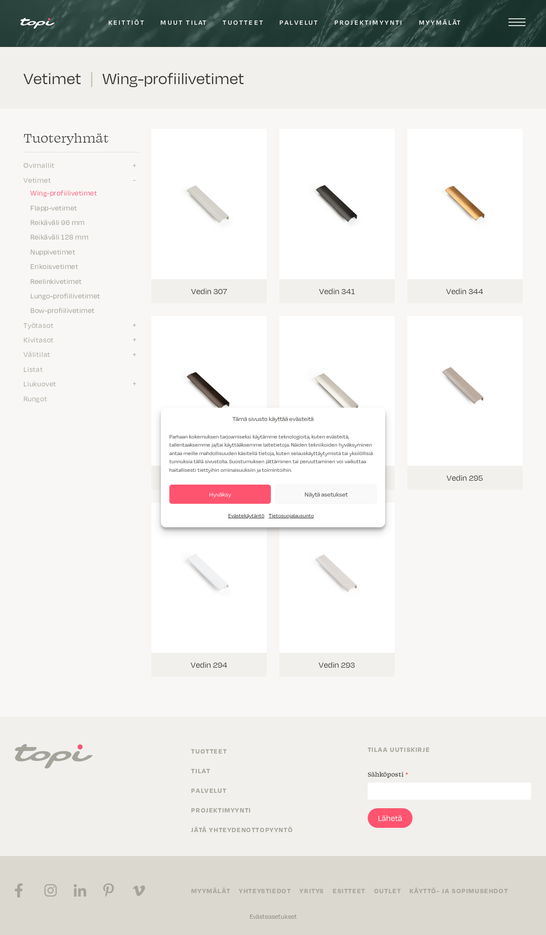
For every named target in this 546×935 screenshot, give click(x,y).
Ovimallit (39, 164)
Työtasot (38, 325)
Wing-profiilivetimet (63, 192)
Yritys (311, 890)
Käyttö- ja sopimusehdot (459, 890)
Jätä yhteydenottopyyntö (242, 829)
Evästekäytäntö (246, 515)
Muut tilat (183, 22)
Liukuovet (39, 383)
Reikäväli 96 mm (57, 222)
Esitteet (349, 890)
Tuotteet (243, 22)
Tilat (200, 770)
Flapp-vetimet (53, 207)
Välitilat (36, 354)
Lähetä (390, 817)
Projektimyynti (369, 22)
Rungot (35, 398)
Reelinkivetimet (56, 281)
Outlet (387, 890)
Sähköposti (388, 774)
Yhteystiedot (265, 890)
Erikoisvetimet (54, 266)
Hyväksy (220, 494)
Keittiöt (126, 22)
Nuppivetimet (52, 251)
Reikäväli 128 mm (59, 236)
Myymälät (440, 22)
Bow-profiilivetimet (62, 310)
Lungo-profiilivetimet (65, 295)
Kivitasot (38, 339)
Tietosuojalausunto (291, 515)
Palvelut (299, 22)
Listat (33, 369)
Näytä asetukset (326, 494)
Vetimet (37, 179)
